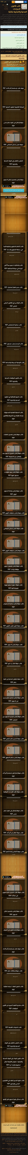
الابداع (25, 51)
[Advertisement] (13, 864)
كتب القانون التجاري (20, 40)
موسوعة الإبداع (13, 1152)
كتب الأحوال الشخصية (19, 38)
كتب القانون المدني (20, 46)
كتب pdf (14, 1145)
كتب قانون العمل (20, 43)
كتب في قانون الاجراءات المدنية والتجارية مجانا (10, 1135)
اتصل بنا (18, 1145)
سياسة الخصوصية (10, 1143)
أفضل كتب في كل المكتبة (13, 68)
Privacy (9, 1145)
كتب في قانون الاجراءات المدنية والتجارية (13, 52)
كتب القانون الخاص (21, 35)
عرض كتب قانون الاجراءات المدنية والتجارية (17, 29)
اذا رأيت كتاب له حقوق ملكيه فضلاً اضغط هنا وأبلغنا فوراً (11, 1149)
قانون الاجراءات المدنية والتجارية (20, 1134)
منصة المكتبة (17, 1143)
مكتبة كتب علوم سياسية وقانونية (19, 32)
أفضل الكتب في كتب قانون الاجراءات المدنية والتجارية (14, 27)
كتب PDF (3, 2)
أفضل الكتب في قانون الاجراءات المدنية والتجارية (13, 191)
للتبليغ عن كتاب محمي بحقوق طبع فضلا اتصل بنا (12, 1140)
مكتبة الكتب (22, 1143)
